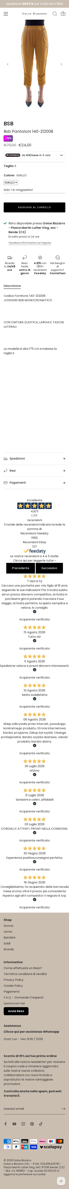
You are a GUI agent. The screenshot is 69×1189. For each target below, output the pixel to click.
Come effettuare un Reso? (23, 968)
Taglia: (9, 166)
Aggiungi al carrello (34, 207)
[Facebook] (5, 1124)
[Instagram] (23, 1124)
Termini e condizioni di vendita (25, 974)
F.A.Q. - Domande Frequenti (23, 997)
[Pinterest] (32, 1124)
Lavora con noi (14, 1003)
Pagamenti (17, 482)
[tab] (14, 286)
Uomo (8, 932)
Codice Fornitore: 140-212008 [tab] (34, 324)
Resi (12, 471)
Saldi (7, 943)
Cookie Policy (13, 986)
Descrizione (12, 286)
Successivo (49, 568)
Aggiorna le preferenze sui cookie (25, 1174)
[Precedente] (8, 64)
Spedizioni (17, 458)
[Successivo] (61, 64)
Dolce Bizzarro (22, 1160)
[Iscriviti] (63, 1109)
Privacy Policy (14, 980)
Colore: (15, 175)
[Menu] (6, 14)
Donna (8, 926)
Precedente (20, 568)
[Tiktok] (41, 1124)
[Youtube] (14, 1124)
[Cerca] (55, 14)
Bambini (9, 937)
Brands (9, 949)
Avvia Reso (16, 1011)
